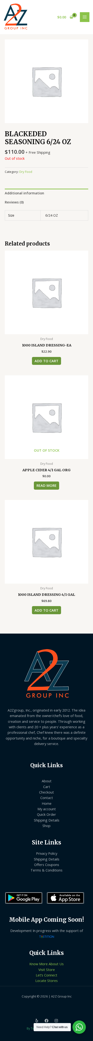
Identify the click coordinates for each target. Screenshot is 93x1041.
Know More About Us (46, 963)
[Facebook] (46, 1021)
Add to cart (46, 360)
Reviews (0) (14, 202)
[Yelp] (37, 1021)
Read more (46, 485)
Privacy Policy (46, 853)
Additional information (24, 193)
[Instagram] (56, 1021)
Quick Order (46, 814)
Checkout (46, 792)
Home (47, 803)
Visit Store (46, 969)
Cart (46, 786)
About (47, 780)
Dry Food (25, 172)
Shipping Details (46, 820)
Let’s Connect (46, 975)
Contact (46, 797)
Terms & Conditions (46, 870)
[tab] (46, 193)
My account (46, 808)
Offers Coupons (46, 864)
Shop (46, 825)
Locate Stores (46, 980)
